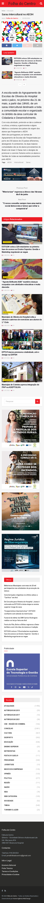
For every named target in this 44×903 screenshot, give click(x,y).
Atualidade (8, 277)
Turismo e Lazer (11, 810)
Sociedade (8, 801)
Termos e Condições (10, 871)
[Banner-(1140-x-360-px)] (22, 174)
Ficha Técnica (7, 868)
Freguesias (9, 760)
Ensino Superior (11, 747)
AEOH (9, 162)
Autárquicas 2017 (12, 715)
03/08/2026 (6, 325)
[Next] (24, 84)
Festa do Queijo (11, 756)
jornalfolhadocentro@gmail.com (19, 856)
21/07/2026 (6, 390)
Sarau (28, 162)
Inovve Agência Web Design (22, 898)
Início (3, 11)
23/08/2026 (18, 68)
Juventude (9, 765)
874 (25, 68)
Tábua (7, 805)
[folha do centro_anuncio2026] (22, 671)
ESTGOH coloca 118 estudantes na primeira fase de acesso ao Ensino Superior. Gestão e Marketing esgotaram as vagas (21, 249)
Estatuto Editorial (9, 865)
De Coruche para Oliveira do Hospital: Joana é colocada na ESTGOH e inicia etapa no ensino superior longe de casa (21, 604)
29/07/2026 (6, 358)
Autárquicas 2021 (12, 719)
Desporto (8, 737)
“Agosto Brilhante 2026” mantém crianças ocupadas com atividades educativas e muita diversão (28, 74)
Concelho (7, 242)
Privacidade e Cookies (10, 874)
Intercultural (18, 162)
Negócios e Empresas (13, 769)
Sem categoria (10, 796)
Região (7, 783)
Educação (10, 11)
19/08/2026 (18, 79)
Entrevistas (9, 751)
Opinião (7, 774)
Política (8, 778)
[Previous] (20, 84)
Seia (6, 792)
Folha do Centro (22, 4)
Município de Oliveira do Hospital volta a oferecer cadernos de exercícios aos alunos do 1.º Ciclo (22, 319)
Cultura (8, 733)
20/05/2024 (26, 18)
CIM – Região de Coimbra (14, 724)
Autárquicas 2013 (12, 710)
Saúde (7, 787)
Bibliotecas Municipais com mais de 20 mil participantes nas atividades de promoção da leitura (21, 588)
